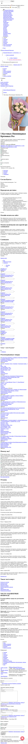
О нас (4, 38)
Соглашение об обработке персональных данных (14, 662)
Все (4, 260)
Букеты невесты (7, 72)
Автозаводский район (8, 11)
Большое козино (7, 33)
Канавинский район (8, 15)
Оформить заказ (4, 145)
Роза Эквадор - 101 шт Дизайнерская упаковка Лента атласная (9, 392)
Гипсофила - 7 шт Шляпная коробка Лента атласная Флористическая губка (6, 445)
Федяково (5, 32)
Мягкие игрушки (7, 261)
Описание (5, 170)
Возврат (5, 663)
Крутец (5, 28)
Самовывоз (5, 174)
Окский (5, 27)
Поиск (12, 1)
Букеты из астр (4, 583)
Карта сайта (6, 659)
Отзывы (5, 43)
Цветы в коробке (7, 76)
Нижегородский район (8, 18)
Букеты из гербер (5, 585)
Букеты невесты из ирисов (7, 587)
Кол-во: (2, 680)
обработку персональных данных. (16, 702)
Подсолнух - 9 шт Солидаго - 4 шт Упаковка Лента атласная (5, 415)
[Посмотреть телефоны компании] (3, 87)
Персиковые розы (5, 589)
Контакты (5, 42)
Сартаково (5, 26)
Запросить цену (12, 716)
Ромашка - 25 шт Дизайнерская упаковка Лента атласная (7, 360)
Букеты (5, 68)
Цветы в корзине (7, 71)
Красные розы (4, 584)
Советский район (7, 12)
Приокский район (7, 13)
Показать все (4, 576)
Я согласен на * (13, 702)
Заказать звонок (4, 670)
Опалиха (5, 31)
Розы (4, 69)
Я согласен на (13, 731)
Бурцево (5, 29)
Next (7, 266)
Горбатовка (5, 22)
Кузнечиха (5, 35)
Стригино (5, 23)
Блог (4, 664)
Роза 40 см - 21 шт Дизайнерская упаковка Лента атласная (7, 404)
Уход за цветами (7, 45)
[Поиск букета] (1, 87)
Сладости (5, 262)
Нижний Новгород (9, 10)
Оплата (5, 40)
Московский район (7, 17)
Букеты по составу (5, 582)
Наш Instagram (4, 676)
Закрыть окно (17, 64)
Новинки (5, 34)
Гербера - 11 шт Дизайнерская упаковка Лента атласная (6, 398)
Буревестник (6, 24)
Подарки (5, 73)
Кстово (5, 21)
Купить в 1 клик (20, 145)
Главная (5, 652)
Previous (8, 265)
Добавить (3, 351)
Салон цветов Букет (20, 668)
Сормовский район (7, 20)
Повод (2, 588)
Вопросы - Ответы (7, 661)
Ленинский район (7, 16)
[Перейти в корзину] (5, 87)
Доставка (5, 39)
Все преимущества (5, 476)
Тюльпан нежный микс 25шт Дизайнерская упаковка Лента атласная (10, 378)
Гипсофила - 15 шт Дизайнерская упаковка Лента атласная (6, 438)
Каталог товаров (4, 66)
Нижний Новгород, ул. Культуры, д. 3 (12, 52)
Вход (4, 48)
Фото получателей (7, 44)
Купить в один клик (16, 703)
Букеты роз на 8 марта (6, 590)
